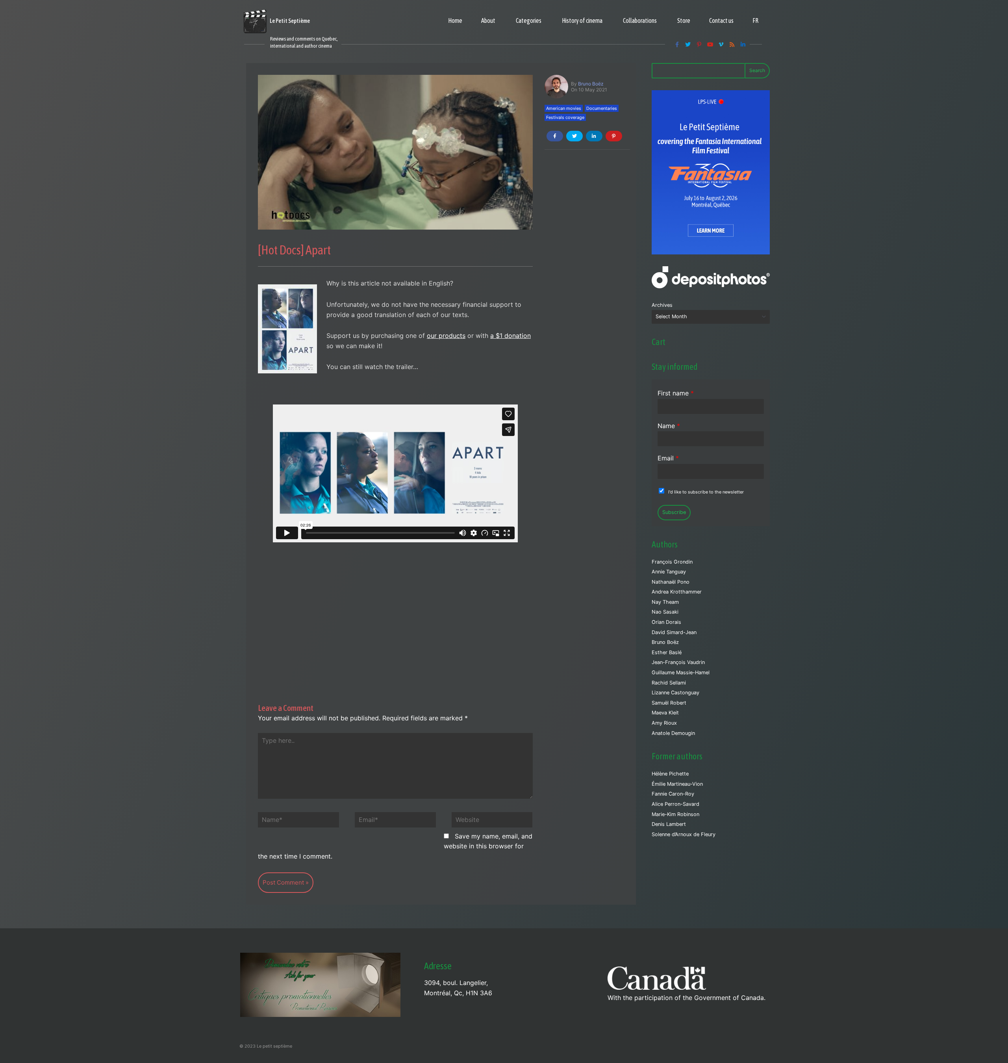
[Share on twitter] (574, 136)
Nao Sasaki (665, 612)
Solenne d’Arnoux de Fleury (683, 834)
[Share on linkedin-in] (594, 136)
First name (676, 393)
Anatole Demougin (673, 733)
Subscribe (674, 512)
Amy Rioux (664, 723)
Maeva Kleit (665, 713)
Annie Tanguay (669, 572)
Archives (662, 305)
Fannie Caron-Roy (673, 794)
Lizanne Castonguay (675, 693)
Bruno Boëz (591, 84)
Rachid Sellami (669, 683)
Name (669, 426)
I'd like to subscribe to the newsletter (706, 492)
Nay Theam (665, 602)
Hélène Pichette (670, 774)
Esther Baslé (667, 652)
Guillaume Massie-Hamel (681, 672)
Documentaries (601, 108)
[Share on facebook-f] (555, 136)
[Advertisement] (395, 611)
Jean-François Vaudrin (678, 662)
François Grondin (672, 562)
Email (668, 458)
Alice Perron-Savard (675, 804)
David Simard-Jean (674, 632)
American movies (563, 108)
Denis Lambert (669, 824)
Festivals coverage (565, 117)
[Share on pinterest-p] (614, 136)
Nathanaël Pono (670, 582)
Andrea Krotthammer (677, 592)
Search (757, 70)
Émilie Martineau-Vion (677, 784)
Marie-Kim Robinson (675, 814)
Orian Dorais (666, 622)
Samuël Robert (669, 703)
